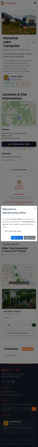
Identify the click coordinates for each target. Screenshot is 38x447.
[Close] (34, 208)
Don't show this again (13, 231)
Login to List (17, 238)
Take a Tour (29, 238)
